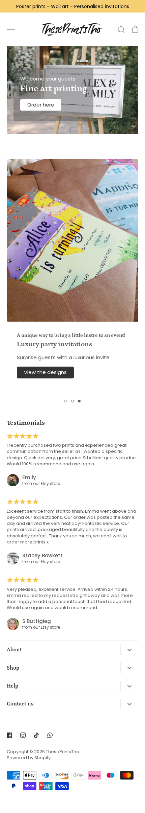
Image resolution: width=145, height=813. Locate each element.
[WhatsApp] (50, 735)
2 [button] (72, 401)
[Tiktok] (36, 735)
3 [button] (79, 401)
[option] (72, 275)
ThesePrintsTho (62, 751)
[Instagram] (23, 735)
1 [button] (65, 401)
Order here (40, 104)
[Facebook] (9, 735)
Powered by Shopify (29, 757)
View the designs (45, 372)
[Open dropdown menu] (129, 650)
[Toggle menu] (10, 29)
